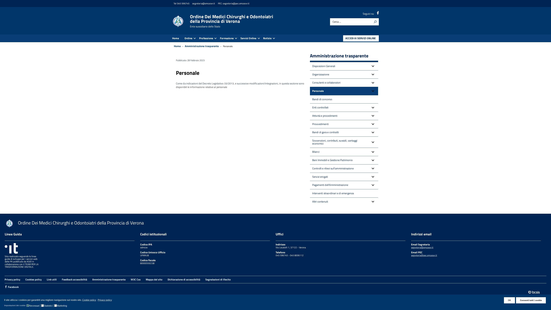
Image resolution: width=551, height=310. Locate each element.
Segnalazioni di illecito (218, 279)
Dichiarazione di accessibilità (184, 279)
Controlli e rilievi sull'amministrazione (333, 168)
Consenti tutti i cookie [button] (531, 300)
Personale (318, 91)
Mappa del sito (154, 279)
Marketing (62, 306)
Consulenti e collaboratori (326, 83)
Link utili (52, 279)
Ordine (188, 38)
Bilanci (316, 152)
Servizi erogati (320, 177)
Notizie (267, 38)
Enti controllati (320, 107)
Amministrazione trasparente (109, 279)
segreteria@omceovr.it (422, 247)
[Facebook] (378, 14)
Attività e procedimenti (324, 116)
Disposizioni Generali (323, 66)
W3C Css (136, 279)
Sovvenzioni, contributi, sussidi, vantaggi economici (334, 142)
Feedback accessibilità (74, 279)
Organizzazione (320, 74)
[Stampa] (375, 21)
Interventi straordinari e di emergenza (333, 193)
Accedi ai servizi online (360, 38)
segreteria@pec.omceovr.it (424, 255)
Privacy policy (12, 279)
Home (175, 38)
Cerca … (337, 21)
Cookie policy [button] (89, 300)
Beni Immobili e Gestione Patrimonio (332, 160)
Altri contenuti (320, 202)
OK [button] (509, 300)
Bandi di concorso (322, 99)
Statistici (48, 306)
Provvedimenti (320, 124)
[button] (373, 66)
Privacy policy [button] (105, 300)
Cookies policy (33, 279)
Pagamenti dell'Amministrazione (330, 185)
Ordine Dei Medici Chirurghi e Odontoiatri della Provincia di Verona (231, 21)
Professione (206, 38)
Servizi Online (248, 38)
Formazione (227, 38)
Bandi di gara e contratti (325, 132)
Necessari (34, 306)
